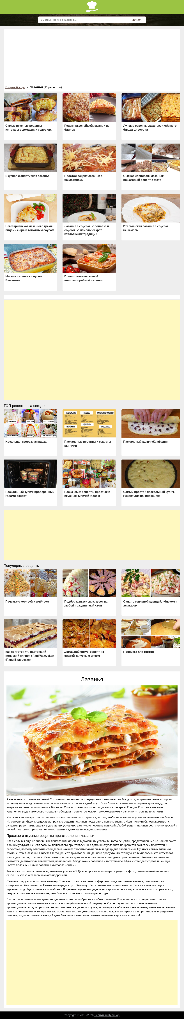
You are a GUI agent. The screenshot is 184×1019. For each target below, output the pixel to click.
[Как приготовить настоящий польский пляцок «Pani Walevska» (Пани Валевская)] (30, 634)
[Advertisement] (92, 58)
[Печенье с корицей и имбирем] (30, 583)
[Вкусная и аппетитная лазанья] (30, 159)
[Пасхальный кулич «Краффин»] (150, 424)
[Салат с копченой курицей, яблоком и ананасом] (150, 583)
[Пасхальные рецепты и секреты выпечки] (89, 423)
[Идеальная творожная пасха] (30, 423)
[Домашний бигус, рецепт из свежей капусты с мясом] (89, 633)
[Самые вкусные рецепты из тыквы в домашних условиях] (30, 107)
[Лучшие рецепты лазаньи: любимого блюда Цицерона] (150, 108)
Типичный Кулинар (106, 1015)
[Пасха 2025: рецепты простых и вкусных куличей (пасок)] (89, 474)
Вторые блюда (15, 87)
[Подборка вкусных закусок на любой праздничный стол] (89, 583)
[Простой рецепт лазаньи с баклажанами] (89, 158)
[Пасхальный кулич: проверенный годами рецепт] (30, 474)
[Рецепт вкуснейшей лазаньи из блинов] (89, 108)
